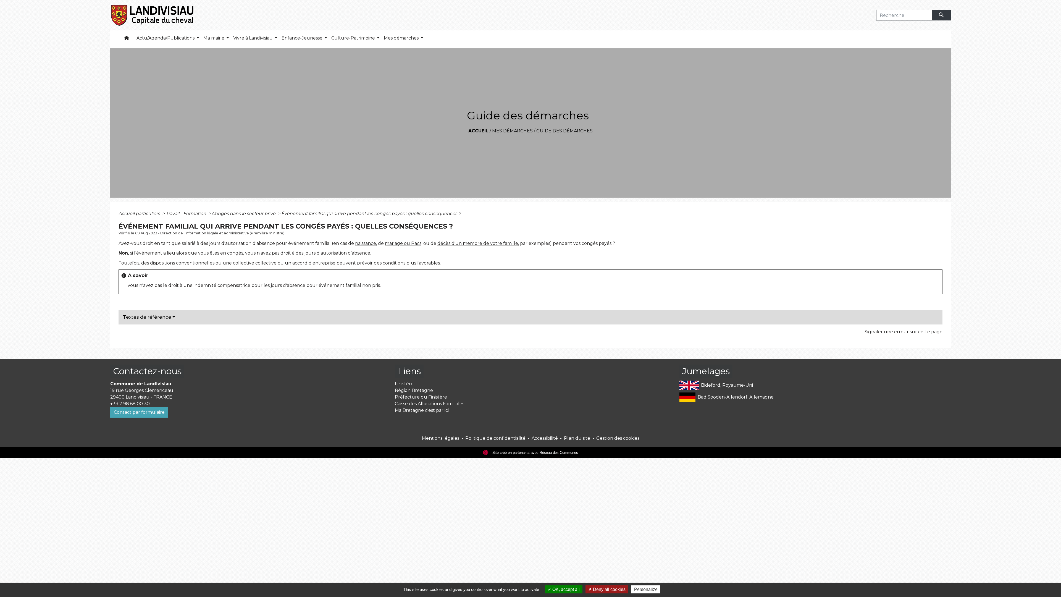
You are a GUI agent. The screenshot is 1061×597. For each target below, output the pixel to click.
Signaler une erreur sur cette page (903, 331)
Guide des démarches (564, 130)
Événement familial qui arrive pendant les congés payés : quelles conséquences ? (371, 213)
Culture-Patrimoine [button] (353, 38)
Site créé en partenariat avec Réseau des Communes (534, 453)
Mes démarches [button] (402, 38)
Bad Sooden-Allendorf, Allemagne (736, 397)
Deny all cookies (609, 589)
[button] (126, 39)
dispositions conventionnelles (182, 263)
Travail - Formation (186, 213)
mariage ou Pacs (403, 243)
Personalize (646, 589)
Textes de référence (147, 317)
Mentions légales (440, 438)
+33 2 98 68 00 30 (130, 403)
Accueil (478, 130)
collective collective (255, 263)
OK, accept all (565, 589)
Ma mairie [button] (214, 38)
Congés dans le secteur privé (244, 213)
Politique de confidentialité (495, 438)
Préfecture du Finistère (421, 397)
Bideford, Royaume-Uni (727, 385)
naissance (365, 243)
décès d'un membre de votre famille (477, 243)
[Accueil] (152, 15)
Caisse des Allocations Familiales (429, 403)
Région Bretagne (414, 390)
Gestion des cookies (617, 438)
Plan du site (577, 438)
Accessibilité (545, 438)
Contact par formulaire (139, 412)
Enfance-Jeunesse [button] (303, 38)
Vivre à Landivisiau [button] (253, 38)
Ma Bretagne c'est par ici (422, 410)
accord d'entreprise (313, 263)
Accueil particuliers (140, 213)
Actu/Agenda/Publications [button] (166, 38)
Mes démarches (512, 130)
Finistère (404, 383)
